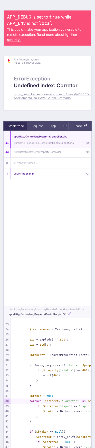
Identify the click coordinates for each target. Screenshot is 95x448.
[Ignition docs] (10, 61)
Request (37, 126)
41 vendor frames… (25, 163)
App (53, 126)
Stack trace (16, 126)
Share (78, 126)
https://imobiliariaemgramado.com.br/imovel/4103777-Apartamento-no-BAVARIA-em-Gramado (52, 96)
